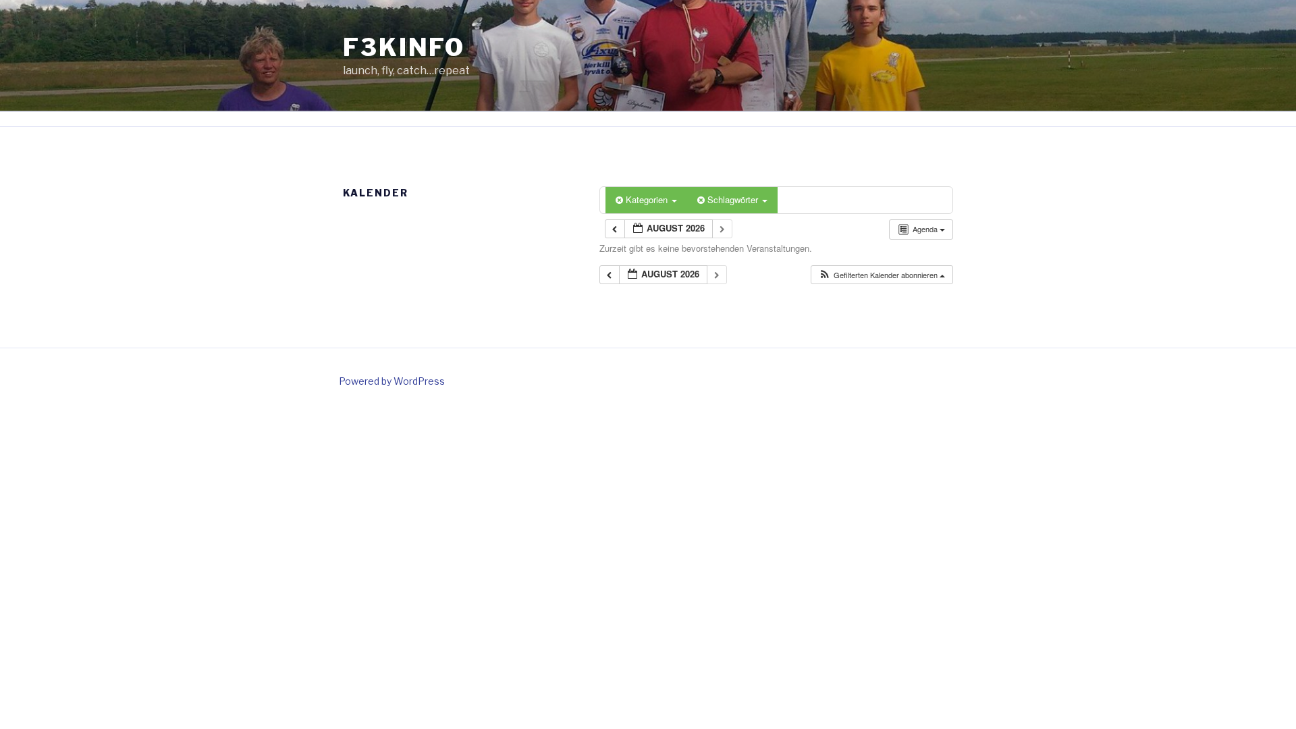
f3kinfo (404, 47)
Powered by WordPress (392, 381)
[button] (881, 275)
